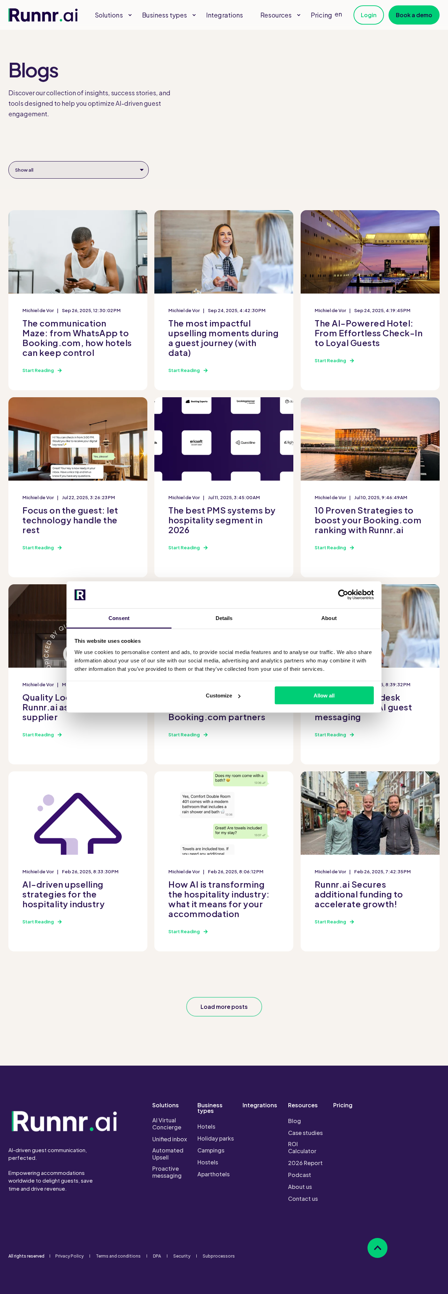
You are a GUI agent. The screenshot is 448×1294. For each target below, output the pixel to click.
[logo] (64, 1120)
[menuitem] (130, 15)
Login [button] (369, 15)
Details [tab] (224, 618)
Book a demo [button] (414, 15)
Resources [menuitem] (303, 1105)
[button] (224, 1007)
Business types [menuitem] (210, 1108)
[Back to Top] (377, 1248)
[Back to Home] (43, 15)
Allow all (324, 695)
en (338, 14)
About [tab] (329, 618)
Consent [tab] (119, 618)
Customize (219, 695)
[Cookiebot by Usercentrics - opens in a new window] (343, 595)
